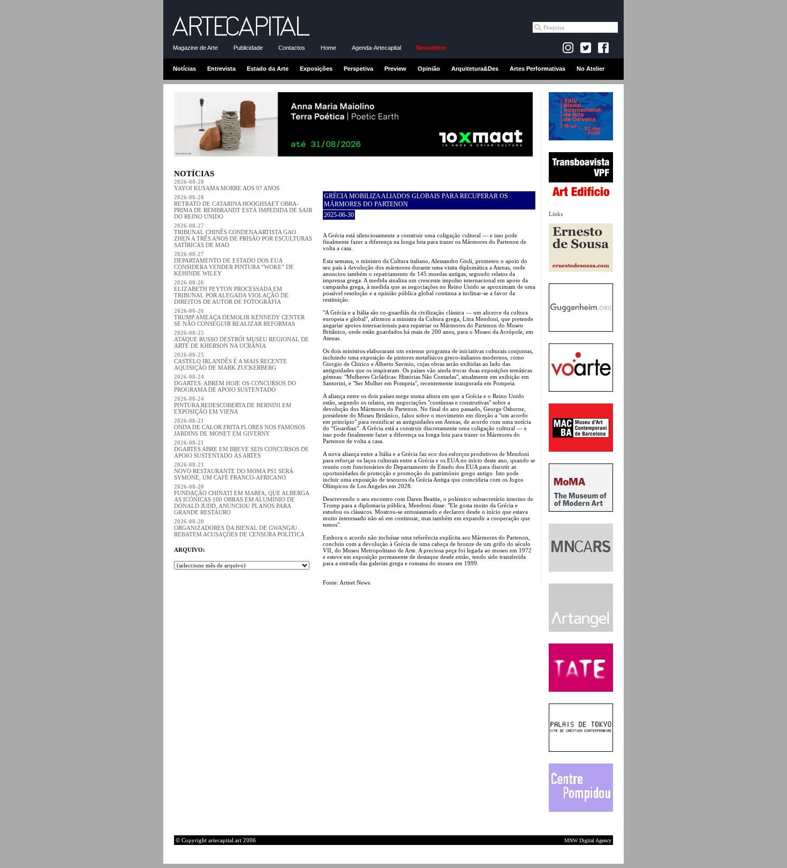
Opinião (429, 68)
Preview (395, 68)
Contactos (291, 47)
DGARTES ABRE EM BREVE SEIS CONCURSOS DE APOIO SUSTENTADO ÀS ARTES (241, 449)
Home (328, 47)
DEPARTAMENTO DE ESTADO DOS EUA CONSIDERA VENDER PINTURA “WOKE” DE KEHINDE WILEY (234, 263)
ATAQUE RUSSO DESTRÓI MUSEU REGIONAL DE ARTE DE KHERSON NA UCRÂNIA (241, 339)
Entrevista (221, 68)
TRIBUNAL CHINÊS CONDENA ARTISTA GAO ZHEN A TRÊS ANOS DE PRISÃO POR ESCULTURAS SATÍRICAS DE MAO (243, 235)
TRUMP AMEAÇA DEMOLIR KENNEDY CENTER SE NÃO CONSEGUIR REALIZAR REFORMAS (239, 317)
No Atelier (590, 68)
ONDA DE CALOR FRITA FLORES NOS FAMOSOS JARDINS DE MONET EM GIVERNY (239, 427)
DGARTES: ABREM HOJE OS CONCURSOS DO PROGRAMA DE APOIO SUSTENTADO (235, 383)
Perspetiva (358, 68)
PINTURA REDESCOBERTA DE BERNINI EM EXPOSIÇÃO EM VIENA (232, 405)
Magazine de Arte (195, 47)
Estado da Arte (268, 68)
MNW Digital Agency (587, 840)
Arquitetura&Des (474, 68)
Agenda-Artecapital (376, 47)
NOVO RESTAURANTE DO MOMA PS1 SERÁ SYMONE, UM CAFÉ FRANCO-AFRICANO (233, 471)
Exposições (316, 68)
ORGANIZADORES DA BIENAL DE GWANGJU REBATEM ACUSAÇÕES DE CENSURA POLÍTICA (239, 527)
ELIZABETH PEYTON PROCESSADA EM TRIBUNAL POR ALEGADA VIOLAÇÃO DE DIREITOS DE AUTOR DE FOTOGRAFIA (231, 292)
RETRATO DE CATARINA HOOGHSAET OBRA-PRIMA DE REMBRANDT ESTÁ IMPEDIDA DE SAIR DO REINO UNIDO (243, 207)
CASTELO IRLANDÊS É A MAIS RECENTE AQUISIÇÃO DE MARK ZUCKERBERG (230, 361)
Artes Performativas (537, 68)
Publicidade (248, 47)
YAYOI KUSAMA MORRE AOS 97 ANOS (226, 184)
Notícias (184, 68)
